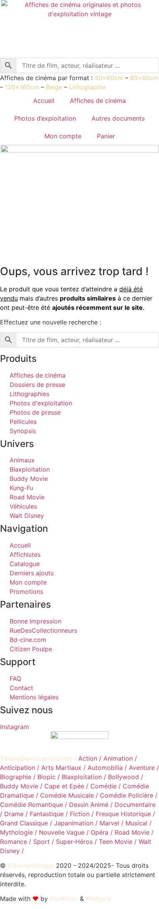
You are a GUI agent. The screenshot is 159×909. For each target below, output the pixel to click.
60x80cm (144, 78)
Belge (54, 87)
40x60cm (109, 78)
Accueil (43, 100)
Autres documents (118, 118)
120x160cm (22, 87)
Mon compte (62, 136)
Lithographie (87, 87)
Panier (106, 136)
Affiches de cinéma (98, 100)
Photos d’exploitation (45, 118)
